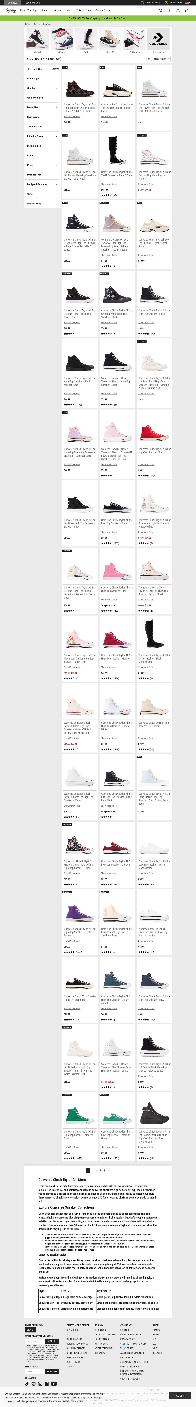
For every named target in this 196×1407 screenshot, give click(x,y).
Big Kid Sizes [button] (34, 146)
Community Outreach (130, 1334)
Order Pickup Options (77, 1353)
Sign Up (30, 1330)
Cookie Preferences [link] (130, 1379)
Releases (157, 1353)
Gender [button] (31, 88)
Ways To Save (101, 1344)
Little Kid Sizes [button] (35, 136)
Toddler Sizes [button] (34, 126)
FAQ (68, 1334)
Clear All (55, 69)
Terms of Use (126, 1348)
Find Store (52, 1371)
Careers (124, 1330)
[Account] (178, 11)
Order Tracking (153, 2)
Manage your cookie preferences (76, 1393)
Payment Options (75, 1357)
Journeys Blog (101, 1339)
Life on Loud (100, 1330)
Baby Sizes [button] (33, 117)
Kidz (154, 1344)
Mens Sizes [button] (33, 107)
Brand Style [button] (33, 78)
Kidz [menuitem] (78, 10)
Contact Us (72, 1330)
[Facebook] (47, 1383)
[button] (188, 3)
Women (156, 1334)
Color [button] (30, 155)
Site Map (71, 1366)
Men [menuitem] (69, 10)
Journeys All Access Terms (134, 1362)
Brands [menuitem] (45, 10)
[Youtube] (54, 1383)
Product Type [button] (34, 175)
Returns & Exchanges (77, 1344)
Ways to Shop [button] (34, 203)
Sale (155, 1348)
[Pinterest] (34, 1383)
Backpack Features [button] (37, 184)
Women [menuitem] (58, 10)
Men (154, 1339)
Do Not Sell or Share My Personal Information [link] (132, 1373)
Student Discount (103, 1348)
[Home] (11, 10)
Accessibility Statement (132, 1353)
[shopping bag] (187, 10)
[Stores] (170, 10)
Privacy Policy (127, 1339)
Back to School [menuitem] (103, 10)
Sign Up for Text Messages (39, 1336)
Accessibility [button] (176, 2)
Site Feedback (73, 1362)
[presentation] (28, 10)
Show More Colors (72, 116)
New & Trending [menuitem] (28, 10)
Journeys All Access (104, 1334)
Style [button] (30, 194)
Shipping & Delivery (76, 1348)
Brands (156, 1330)
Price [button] (30, 165)
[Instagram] (40, 1383)
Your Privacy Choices (136, 1344)
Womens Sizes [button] (35, 98)
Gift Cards (99, 1353)
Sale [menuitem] (88, 10)
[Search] (161, 10)
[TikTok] (27, 1383)
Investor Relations (129, 1366)
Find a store (31, 1366)
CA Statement (127, 1357)
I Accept (180, 1395)
